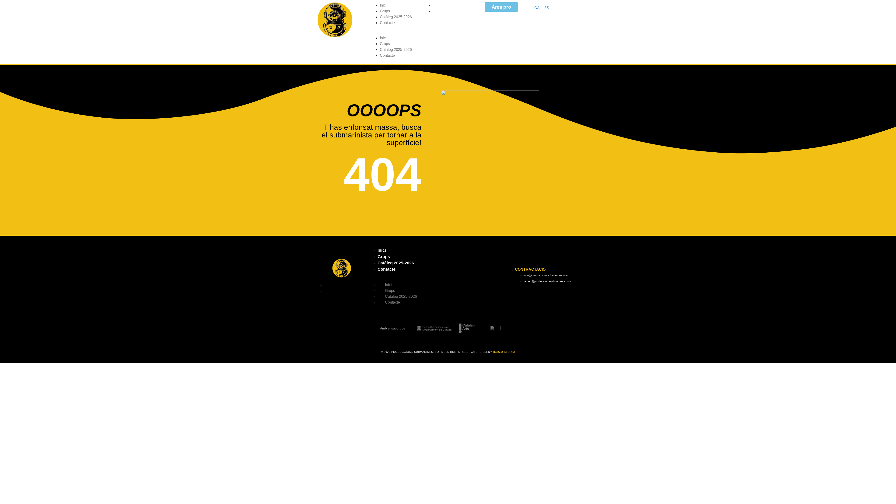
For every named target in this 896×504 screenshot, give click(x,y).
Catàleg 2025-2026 (396, 17)
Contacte (387, 23)
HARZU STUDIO (504, 351)
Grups (385, 11)
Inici (383, 5)
